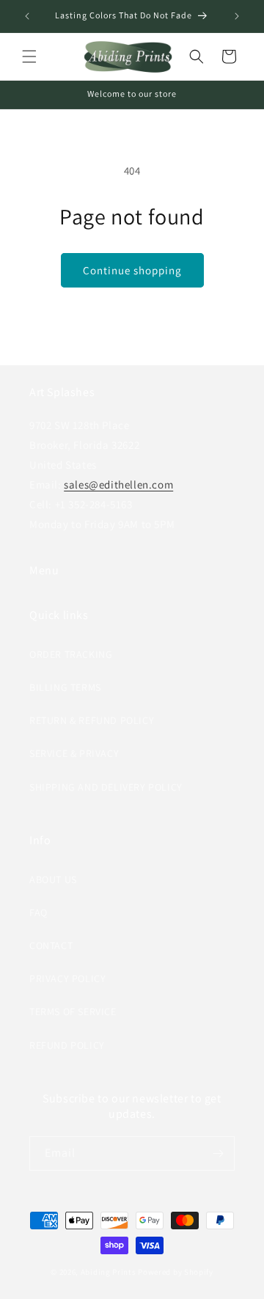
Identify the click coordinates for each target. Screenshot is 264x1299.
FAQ (38, 912)
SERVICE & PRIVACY (74, 753)
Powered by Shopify (175, 1272)
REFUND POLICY (67, 1045)
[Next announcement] (237, 16)
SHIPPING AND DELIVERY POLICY (106, 787)
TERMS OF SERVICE (73, 1011)
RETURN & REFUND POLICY (91, 720)
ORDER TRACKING (70, 654)
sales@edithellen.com (118, 484)
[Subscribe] (218, 1153)
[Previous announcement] (27, 16)
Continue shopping (132, 270)
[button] (29, 56)
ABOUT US (53, 879)
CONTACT (51, 945)
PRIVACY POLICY (67, 978)
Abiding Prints (108, 1272)
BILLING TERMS (65, 687)
